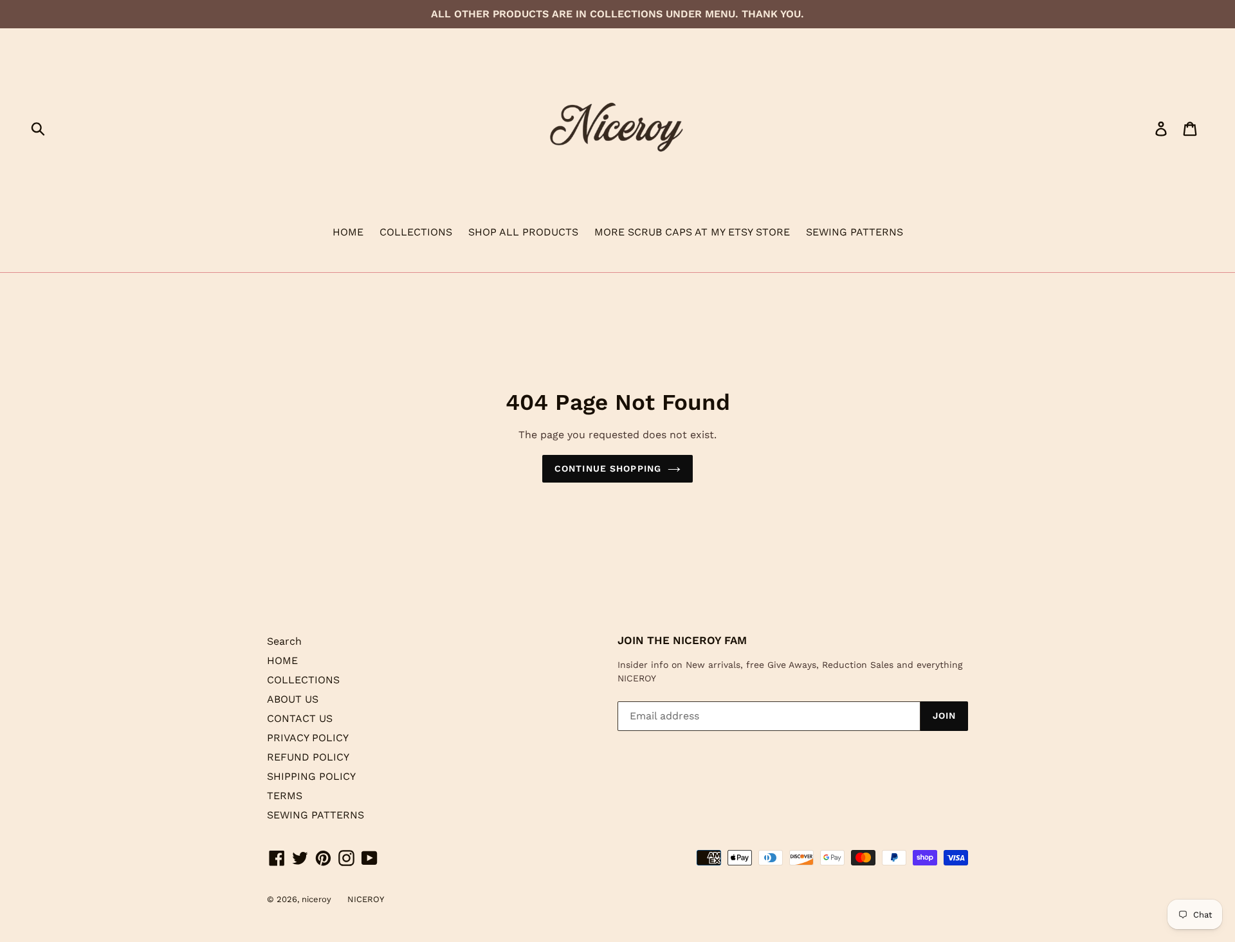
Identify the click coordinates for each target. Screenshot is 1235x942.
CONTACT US (300, 718)
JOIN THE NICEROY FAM (682, 640)
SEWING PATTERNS (854, 232)
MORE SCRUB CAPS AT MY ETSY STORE (692, 232)
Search (284, 641)
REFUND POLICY (308, 757)
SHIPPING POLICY (311, 776)
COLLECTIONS (416, 232)
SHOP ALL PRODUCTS (523, 232)
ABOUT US (292, 699)
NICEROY (365, 899)
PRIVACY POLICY (308, 738)
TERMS (284, 796)
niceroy (316, 899)
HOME (348, 232)
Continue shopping (607, 468)
